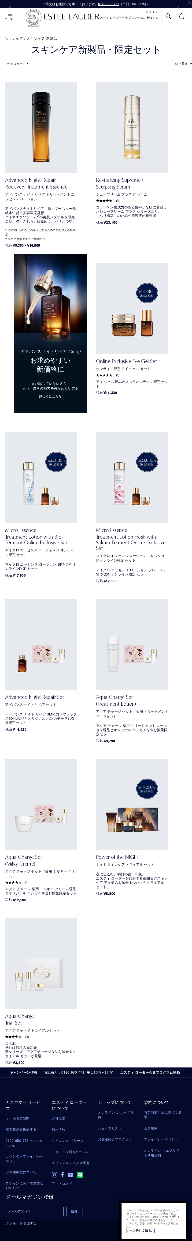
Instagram (54, 1174)
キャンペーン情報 (23, 1072)
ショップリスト (110, 1128)
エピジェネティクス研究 (71, 1163)
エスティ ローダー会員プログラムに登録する (128, 17)
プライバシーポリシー (161, 1139)
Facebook (62, 1174)
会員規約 (151, 1128)
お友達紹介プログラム (115, 1139)
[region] (153, 1221)
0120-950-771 (108, 4)
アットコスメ (62, 1183)
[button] (191, 63)
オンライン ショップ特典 (115, 1115)
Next (179, 8)
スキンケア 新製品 (41, 39)
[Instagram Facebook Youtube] (71, 1173)
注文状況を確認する (21, 1129)
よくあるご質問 (18, 1118)
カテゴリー (15, 64)
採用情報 (59, 1129)
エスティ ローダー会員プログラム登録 (150, 1072)
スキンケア (14, 39)
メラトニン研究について (71, 1152)
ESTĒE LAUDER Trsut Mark (33, 17)
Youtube (70, 1175)
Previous (9, 8)
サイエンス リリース (68, 1141)
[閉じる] (174, 1216)
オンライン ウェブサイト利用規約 (162, 1153)
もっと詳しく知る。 (140, 1230)
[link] (50, 127)
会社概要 (59, 1118)
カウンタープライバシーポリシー (25, 1158)
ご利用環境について (21, 1172)
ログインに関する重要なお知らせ (25, 1185)
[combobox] (181, 64)
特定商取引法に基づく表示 (163, 1115)
